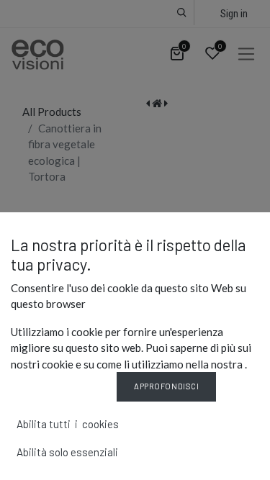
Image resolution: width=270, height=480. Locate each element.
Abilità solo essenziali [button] (67, 451)
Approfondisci (166, 386)
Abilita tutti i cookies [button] (68, 423)
